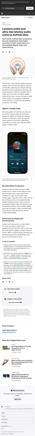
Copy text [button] (11, 292)
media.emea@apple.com (9, 332)
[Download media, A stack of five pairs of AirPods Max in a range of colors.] (32, 78)
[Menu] (33, 13)
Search (31, 17)
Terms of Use (4, 433)
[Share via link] (12, 52)
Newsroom (5, 17)
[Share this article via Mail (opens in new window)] (9, 52)
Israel (2, 429)
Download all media (14, 302)
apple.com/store (16, 256)
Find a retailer (4, 426)
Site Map (11, 433)
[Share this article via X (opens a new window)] (6, 52)
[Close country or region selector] (33, 2)
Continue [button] (29, 8)
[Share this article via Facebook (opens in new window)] (3, 52)
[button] (13, 8)
